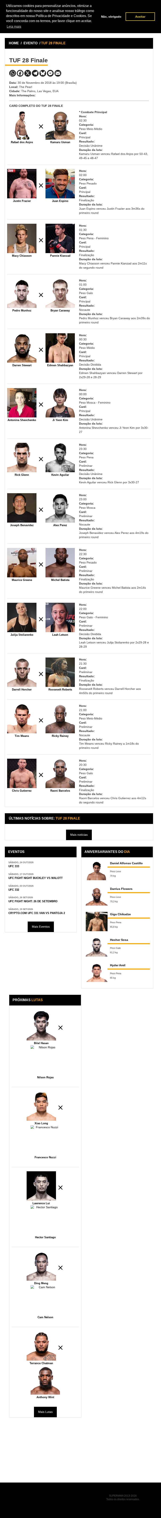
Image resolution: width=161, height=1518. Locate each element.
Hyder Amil (117, 965)
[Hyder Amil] (97, 972)
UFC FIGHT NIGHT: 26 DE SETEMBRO (32, 901)
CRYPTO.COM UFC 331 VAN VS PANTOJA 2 (36, 913)
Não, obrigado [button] (111, 16)
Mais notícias (79, 834)
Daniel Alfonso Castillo (126, 863)
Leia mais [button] (14, 26)
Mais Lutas (45, 1411)
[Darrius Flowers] (97, 896)
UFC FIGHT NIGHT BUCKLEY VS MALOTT (35, 878)
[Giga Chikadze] (97, 921)
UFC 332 (13, 889)
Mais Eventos (41, 926)
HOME (14, 43)
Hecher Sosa (119, 939)
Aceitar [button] (140, 16)
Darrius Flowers (121, 888)
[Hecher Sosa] (97, 947)
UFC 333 (13, 866)
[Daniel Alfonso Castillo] (97, 870)
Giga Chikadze (120, 914)
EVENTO (30, 43)
